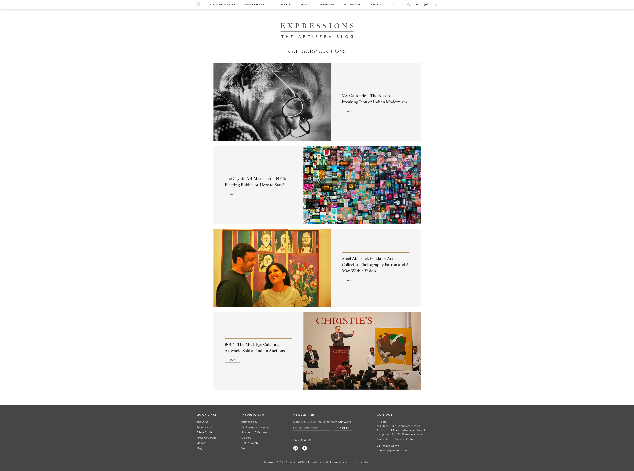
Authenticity (249, 421)
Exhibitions (327, 4)
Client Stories (205, 432)
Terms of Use (361, 462)
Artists (306, 4)
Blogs (200, 448)
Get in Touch (249, 442)
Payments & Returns (254, 432)
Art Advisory (351, 4)
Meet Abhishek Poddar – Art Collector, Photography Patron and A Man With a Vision (375, 264)
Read (349, 111)
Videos (200, 442)
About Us (202, 421)
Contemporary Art (223, 4)
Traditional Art (255, 4)
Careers (246, 437)
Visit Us (246, 448)
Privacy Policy (341, 462)
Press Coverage (206, 437)
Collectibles (283, 4)
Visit (395, 4)
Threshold (376, 4)
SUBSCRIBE (343, 428)
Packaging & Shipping (255, 427)
